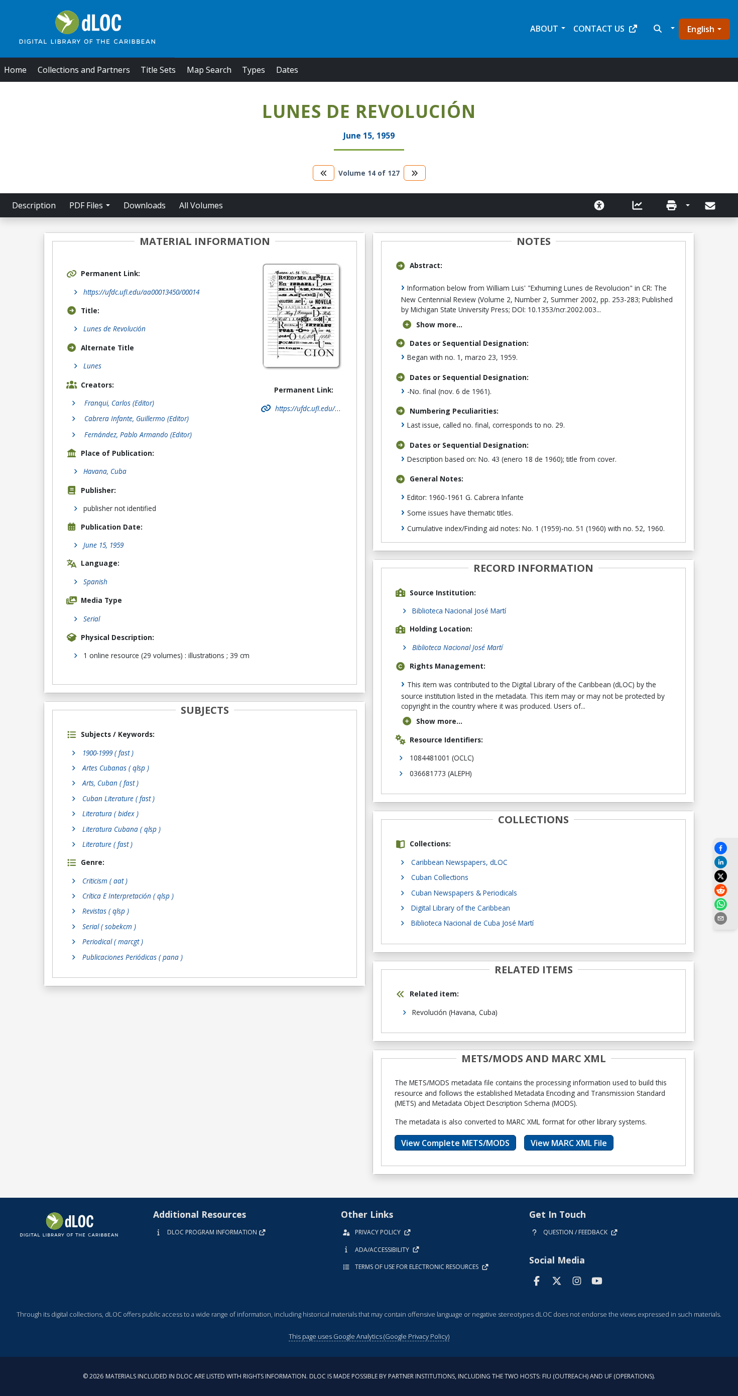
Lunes (92, 365)
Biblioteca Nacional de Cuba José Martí (472, 923)
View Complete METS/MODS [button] (455, 1143)
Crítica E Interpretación (128, 896)
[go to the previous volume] (324, 173)
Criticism (105, 880)
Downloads (145, 205)
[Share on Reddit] (725, 890)
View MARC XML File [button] (569, 1143)
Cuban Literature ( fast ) (118, 798)
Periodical (112, 941)
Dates (287, 69)
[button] (663, 29)
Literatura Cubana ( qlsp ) (121, 829)
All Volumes (201, 205)
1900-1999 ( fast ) (108, 752)
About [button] (544, 28)
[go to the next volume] (415, 173)
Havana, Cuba (105, 471)
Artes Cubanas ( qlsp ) (115, 768)
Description (34, 205)
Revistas (105, 911)
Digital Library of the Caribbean (460, 908)
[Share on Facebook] (725, 848)
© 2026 (369, 1376)
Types (253, 69)
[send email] (725, 918)
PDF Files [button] (86, 205)
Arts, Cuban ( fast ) (110, 783)
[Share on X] (725, 876)
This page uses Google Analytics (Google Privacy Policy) (369, 1336)
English (700, 29)
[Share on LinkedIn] (725, 862)
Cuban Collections (439, 877)
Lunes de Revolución (114, 328)
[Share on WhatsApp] (725, 904)
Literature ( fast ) (107, 844)
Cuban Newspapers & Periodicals (464, 893)
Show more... (439, 324)
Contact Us (599, 28)
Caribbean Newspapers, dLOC (459, 862)
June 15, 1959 (103, 545)
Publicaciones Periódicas (132, 957)
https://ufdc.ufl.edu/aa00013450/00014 (141, 292)
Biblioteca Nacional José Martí (459, 610)
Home (15, 69)
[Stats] (638, 205)
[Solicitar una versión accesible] (599, 205)
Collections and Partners (84, 69)
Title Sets (158, 69)
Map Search (209, 69)
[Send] (711, 206)
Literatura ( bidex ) (110, 813)
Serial (91, 618)
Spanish (95, 581)
